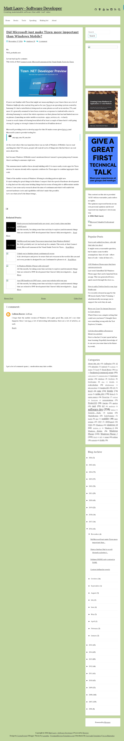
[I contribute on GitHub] (95, 9)
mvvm (90, 394)
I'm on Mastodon (108, 736)
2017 (90, 521)
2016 (90, 529)
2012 (90, 666)
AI (117, 363)
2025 (90, 465)
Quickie (105, 403)
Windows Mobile (95, 431)
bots (116, 370)
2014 (90, 652)
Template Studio (94, 413)
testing (110, 413)
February (94, 628)
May (92, 614)
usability (105, 418)
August (93, 593)
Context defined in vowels (100, 569)
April (93, 621)
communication (103, 376)
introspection (92, 388)
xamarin (94, 440)
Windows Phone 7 (109, 434)
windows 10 (30, 41)
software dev (95, 409)
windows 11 (97, 428)
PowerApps (94, 400)
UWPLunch (109, 422)
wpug (107, 437)
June (92, 607)
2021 (90, 493)
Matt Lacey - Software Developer (33, 8)
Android (104, 367)
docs (103, 382)
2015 (90, 645)
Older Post (78, 298)
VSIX (90, 425)
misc (99, 391)
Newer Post (8, 298)
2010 (90, 680)
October (94, 578)
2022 (90, 486)
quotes (115, 403)
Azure (90, 370)
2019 (90, 507)
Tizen (48, 105)
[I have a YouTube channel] (103, 9)
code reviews (92, 376)
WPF (101, 437)
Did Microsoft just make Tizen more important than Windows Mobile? (43, 241)
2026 (90, 457)
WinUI (95, 437)
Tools (24, 20)
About (54, 20)
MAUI (90, 391)
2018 (90, 514)
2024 (90, 472)
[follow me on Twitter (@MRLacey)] (92, 9)
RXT (103, 406)
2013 (90, 659)
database (101, 379)
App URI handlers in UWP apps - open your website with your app (42, 280)
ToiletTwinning (109, 416)
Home (7, 20)
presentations (107, 400)
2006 (90, 709)
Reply (14, 328)
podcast (115, 397)
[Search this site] (118, 9)
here (30, 321)
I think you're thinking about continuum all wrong (35, 253)
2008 (90, 695)
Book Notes (106, 369)
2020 (90, 500)
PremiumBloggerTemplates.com (62, 736)
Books (15, 20)
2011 (90, 673)
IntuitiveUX (104, 388)
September (95, 586)
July (92, 600)
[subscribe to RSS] (114, 9)
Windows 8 (109, 428)
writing (115, 437)
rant (94, 406)
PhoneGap (105, 397)
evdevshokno (93, 385)
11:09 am (29, 314)
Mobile (110, 391)
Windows (99, 425)
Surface (113, 410)
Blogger (107, 722)
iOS (114, 388)
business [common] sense (102, 372)
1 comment (43, 41)
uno (97, 419)
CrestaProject (22, 736)
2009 (90, 687)
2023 (90, 479)
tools (90, 419)
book (97, 370)
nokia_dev (100, 394)
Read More (70, 247)
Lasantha (45, 736)
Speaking (32, 20)
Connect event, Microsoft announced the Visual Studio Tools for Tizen (47, 62)
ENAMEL (111, 382)
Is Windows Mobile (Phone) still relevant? (33, 266)
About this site (94, 363)
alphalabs (94, 367)
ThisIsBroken (93, 416)
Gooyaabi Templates (93, 736)
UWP (100, 422)
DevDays (111, 379)
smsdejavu (112, 406)
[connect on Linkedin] (107, 9)
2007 (90, 702)
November (95, 534)
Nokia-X (112, 394)
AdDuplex (108, 363)
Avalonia (112, 367)
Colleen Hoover (18, 314)
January (94, 635)
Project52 (92, 403)
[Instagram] (110, 9)
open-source (93, 397)
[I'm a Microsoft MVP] (99, 9)
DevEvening (92, 382)
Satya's (65, 129)
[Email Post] (6, 208)
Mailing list (44, 20)
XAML (102, 440)
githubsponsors (109, 385)
